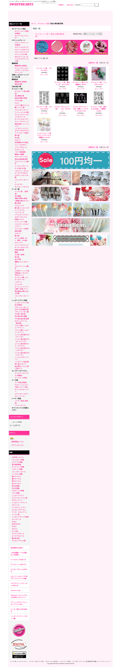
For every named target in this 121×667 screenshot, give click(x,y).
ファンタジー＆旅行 (22, 133)
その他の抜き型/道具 (22, 319)
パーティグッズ (20, 405)
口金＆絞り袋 (16, 86)
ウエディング (19, 149)
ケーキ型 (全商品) (21, 382)
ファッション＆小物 (22, 112)
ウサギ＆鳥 (18, 100)
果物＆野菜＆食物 (21, 198)
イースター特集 (17, 474)
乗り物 (17, 135)
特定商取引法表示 (17, 548)
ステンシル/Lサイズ (22, 52)
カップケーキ (16, 519)
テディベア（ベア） (22, 157)
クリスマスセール (18, 536)
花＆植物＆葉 (19, 96)
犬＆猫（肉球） (20, 254)
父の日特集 (15, 488)
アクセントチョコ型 (19, 540)
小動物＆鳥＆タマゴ (22, 201)
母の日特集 (15, 486)
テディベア (18, 243)
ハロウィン (18, 282)
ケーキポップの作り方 (18, 559)
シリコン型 (15, 514)
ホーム (33, 23)
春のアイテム (16, 476)
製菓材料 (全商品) (21, 66)
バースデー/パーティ (19, 507)
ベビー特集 (15, 493)
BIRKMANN (16, 524)
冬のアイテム (16, 483)
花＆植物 (18, 196)
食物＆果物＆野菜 (21, 98)
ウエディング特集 (18, 491)
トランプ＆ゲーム (21, 147)
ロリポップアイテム (19, 510)
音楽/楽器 (18, 231)
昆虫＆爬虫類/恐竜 (21, 159)
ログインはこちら (17, 445)
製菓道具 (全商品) (21, 82)
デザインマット (17, 500)
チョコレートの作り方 (18, 564)
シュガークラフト (18, 495)
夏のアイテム (16, 479)
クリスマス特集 (17, 462)
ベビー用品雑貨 (20, 152)
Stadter (14, 522)
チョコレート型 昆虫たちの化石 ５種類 (98, 109)
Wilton (14, 526)
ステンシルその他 (21, 54)
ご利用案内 (60, 5)
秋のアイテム (16, 481)
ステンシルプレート (19, 40)
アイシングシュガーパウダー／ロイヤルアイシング (22, 70)
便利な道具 (18, 84)
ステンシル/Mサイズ (22, 49)
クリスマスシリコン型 (19, 498)
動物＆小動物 (19, 154)
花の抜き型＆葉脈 (21, 316)
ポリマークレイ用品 (19, 29)
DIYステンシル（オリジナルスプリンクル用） (22, 59)
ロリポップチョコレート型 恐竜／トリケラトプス (80, 109)
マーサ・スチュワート (19, 512)
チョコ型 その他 (20, 168)
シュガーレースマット (19, 502)
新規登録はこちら (17, 442)
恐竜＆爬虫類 (19, 250)
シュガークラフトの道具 (20, 517)
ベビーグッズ (19, 212)
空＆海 (17, 138)
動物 (16, 252)
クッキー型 (16, 189)
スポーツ (18, 140)
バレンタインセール (19, 472)
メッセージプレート (22, 166)
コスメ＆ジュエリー (22, 110)
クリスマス (18, 184)
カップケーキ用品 (21, 378)
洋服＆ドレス (19, 219)
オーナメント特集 (18, 467)
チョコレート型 (17, 89)
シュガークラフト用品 (19, 300)
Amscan (14, 529)
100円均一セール (18, 457)
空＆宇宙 (18, 259)
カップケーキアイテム (19, 371)
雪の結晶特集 (16, 464)
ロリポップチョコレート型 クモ (62, 109)
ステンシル (15, 505)
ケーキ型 (15, 380)
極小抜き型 (15, 538)
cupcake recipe (16, 590)
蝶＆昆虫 (18, 203)
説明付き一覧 (93, 63)
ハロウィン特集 (17, 469)
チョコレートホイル (22, 187)
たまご (17, 103)
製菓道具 (15, 79)
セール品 (15, 531)
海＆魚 (17, 257)
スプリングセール (18, 533)
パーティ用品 (16, 398)
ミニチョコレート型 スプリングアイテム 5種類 (45, 135)
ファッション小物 (21, 222)
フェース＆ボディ (21, 145)
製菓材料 (15, 63)
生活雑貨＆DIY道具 (21, 142)
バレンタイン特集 (18, 460)
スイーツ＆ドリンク (22, 121)
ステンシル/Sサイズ (21, 47)
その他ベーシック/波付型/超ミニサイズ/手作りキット (22, 273)
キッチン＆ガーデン (22, 119)
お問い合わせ (70, 5)
